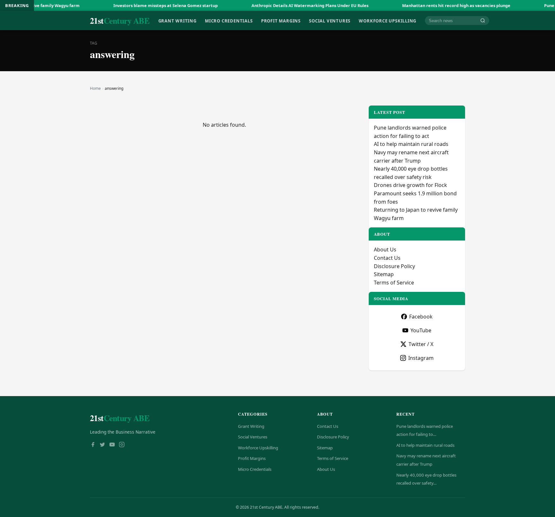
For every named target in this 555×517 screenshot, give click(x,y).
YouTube (420, 330)
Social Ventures (329, 20)
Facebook (421, 316)
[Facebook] (93, 445)
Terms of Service (394, 282)
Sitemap (384, 274)
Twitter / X (421, 344)
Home (95, 88)
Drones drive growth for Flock (410, 185)
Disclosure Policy (394, 266)
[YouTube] (112, 445)
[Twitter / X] (102, 445)
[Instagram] (122, 445)
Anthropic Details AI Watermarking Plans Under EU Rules (293, 5)
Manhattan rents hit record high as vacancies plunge (440, 5)
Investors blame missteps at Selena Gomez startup (149, 5)
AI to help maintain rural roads (411, 144)
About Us (385, 249)
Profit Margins (281, 20)
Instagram (421, 357)
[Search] (482, 20)
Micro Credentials (228, 20)
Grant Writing (177, 20)
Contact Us (387, 257)
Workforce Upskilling (387, 20)
